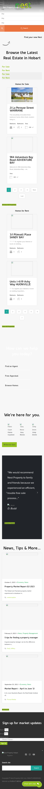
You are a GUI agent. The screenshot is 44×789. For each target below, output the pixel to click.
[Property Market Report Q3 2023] (22, 576)
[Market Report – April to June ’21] (22, 678)
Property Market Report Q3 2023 (20, 586)
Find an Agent (11, 366)
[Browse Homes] (6, 382)
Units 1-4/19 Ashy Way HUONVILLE (20, 283)
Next (34, 190)
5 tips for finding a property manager (21, 637)
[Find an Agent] (5, 363)
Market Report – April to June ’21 (19, 688)
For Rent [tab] (6, 70)
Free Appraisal (11, 376)
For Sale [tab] (6, 67)
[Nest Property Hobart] (10, 753)
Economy (20, 582)
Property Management (30, 633)
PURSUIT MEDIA (15, 781)
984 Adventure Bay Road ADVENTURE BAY (21, 160)
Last (22, 196)
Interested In (4, 737)
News (26, 582)
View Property (22, 99)
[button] (7, 493)
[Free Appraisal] (6, 373)
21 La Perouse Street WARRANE (22, 109)
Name (2, 730)
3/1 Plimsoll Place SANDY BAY (20, 236)
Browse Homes (11, 385)
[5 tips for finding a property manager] (22, 627)
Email (2, 734)
